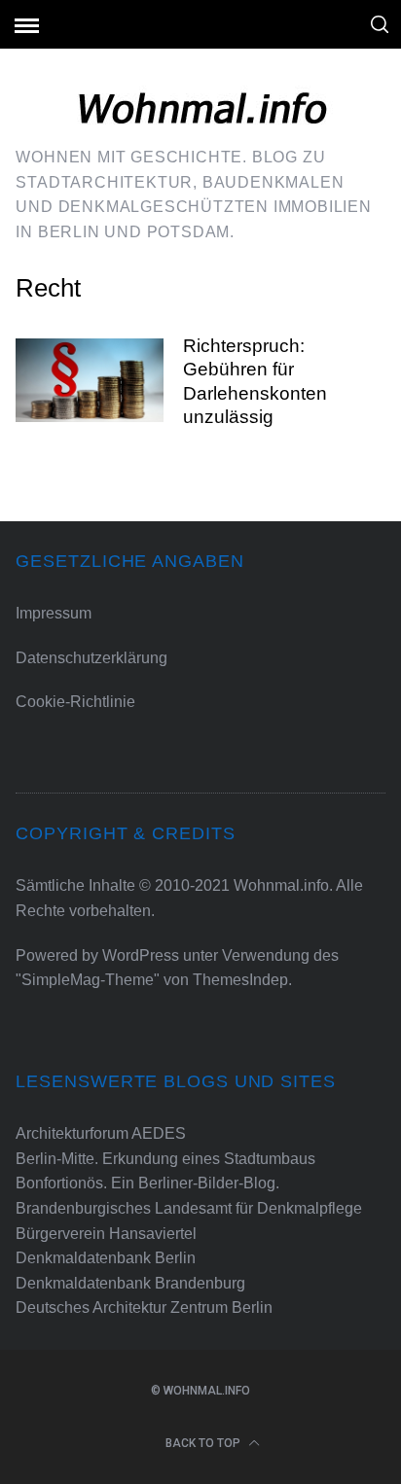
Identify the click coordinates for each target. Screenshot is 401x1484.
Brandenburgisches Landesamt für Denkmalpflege (189, 1208)
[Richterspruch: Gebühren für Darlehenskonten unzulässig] (90, 380)
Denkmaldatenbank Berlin (106, 1258)
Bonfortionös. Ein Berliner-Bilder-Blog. (147, 1183)
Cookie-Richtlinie (75, 701)
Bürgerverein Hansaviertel (106, 1233)
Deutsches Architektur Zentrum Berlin (144, 1307)
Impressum (53, 613)
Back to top (204, 1443)
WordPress (140, 955)
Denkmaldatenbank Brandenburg (130, 1283)
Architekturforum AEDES (101, 1133)
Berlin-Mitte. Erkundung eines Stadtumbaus (165, 1158)
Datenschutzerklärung (91, 658)
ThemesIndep (240, 980)
